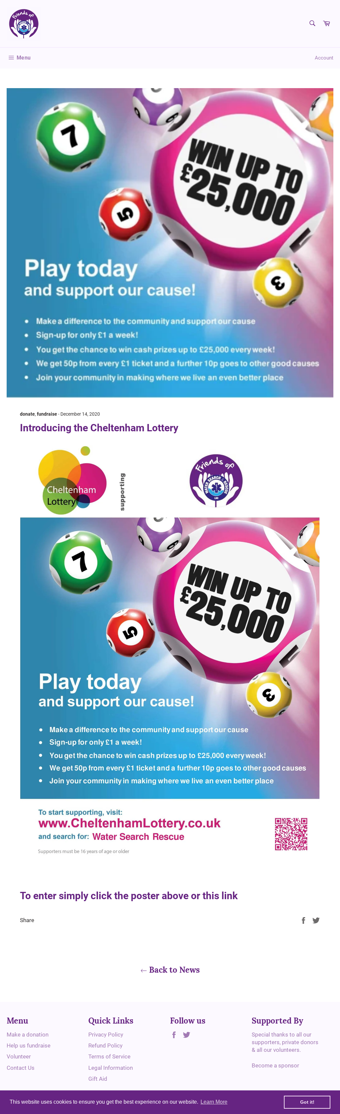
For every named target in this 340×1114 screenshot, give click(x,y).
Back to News (173, 970)
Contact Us (21, 1067)
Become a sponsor (275, 1065)
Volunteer (19, 1056)
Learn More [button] (214, 1102)
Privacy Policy (105, 1034)
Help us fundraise (28, 1045)
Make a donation (27, 1034)
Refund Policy (105, 1045)
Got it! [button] (307, 1102)
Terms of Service (109, 1056)
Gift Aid (97, 1078)
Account (324, 58)
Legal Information (110, 1067)
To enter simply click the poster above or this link (129, 896)
